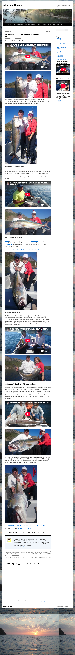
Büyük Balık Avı (8, 553)
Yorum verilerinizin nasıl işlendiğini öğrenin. (40, 601)
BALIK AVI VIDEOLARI (26, 551)
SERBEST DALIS (60, 54)
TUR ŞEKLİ (52, 25)
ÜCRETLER (59, 25)
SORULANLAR (46, 25)
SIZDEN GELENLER (61, 55)
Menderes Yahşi (8, 38)
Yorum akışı (59, 102)
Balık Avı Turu (43, 552)
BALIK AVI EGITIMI (61, 40)
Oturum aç (59, 100)
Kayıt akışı (59, 101)
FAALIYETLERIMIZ (18, 25)
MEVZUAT (59, 51)
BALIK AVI (10, 551)
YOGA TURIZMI (60, 57)
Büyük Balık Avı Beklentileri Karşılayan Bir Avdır (20, 553)
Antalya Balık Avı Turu (32, 552)
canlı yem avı (34, 241)
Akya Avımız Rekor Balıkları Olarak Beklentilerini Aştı (16, 552)
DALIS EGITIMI (60, 44)
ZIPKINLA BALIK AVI (61, 59)
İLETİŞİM (33, 25)
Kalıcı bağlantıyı (15, 555)
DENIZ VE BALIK (60, 46)
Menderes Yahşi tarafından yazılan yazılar (23, 546)
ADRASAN (10, 25)
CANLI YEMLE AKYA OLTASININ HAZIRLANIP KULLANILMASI (24, 249)
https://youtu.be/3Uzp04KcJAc (24, 528)
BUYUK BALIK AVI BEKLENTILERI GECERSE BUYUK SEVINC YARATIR (26, 525)
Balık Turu (48, 552)
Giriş (6, 25)
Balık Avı (38, 552)
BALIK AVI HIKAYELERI (17, 551)
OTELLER (39, 25)
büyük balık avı (8, 244)
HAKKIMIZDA (27, 25)
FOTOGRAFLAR (34, 551)
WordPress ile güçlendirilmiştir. (62, 606)
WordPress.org (59, 104)
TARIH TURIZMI (60, 56)
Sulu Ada (7, 241)
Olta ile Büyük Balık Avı (35, 553)
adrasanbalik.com (12, 5)
